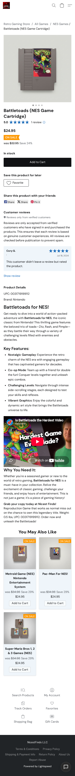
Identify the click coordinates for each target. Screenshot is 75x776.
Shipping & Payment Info (20, 754)
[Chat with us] (66, 767)
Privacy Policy (51, 749)
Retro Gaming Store (17, 24)
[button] (6, 5)
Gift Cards (52, 722)
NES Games (60, 24)
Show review (12, 276)
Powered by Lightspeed (38, 766)
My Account (52, 695)
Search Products (23, 695)
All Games (41, 24)
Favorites (52, 708)
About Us (64, 754)
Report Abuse (37, 760)
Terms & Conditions (27, 749)
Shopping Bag (23, 722)
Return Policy (47, 754)
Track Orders (23, 708)
